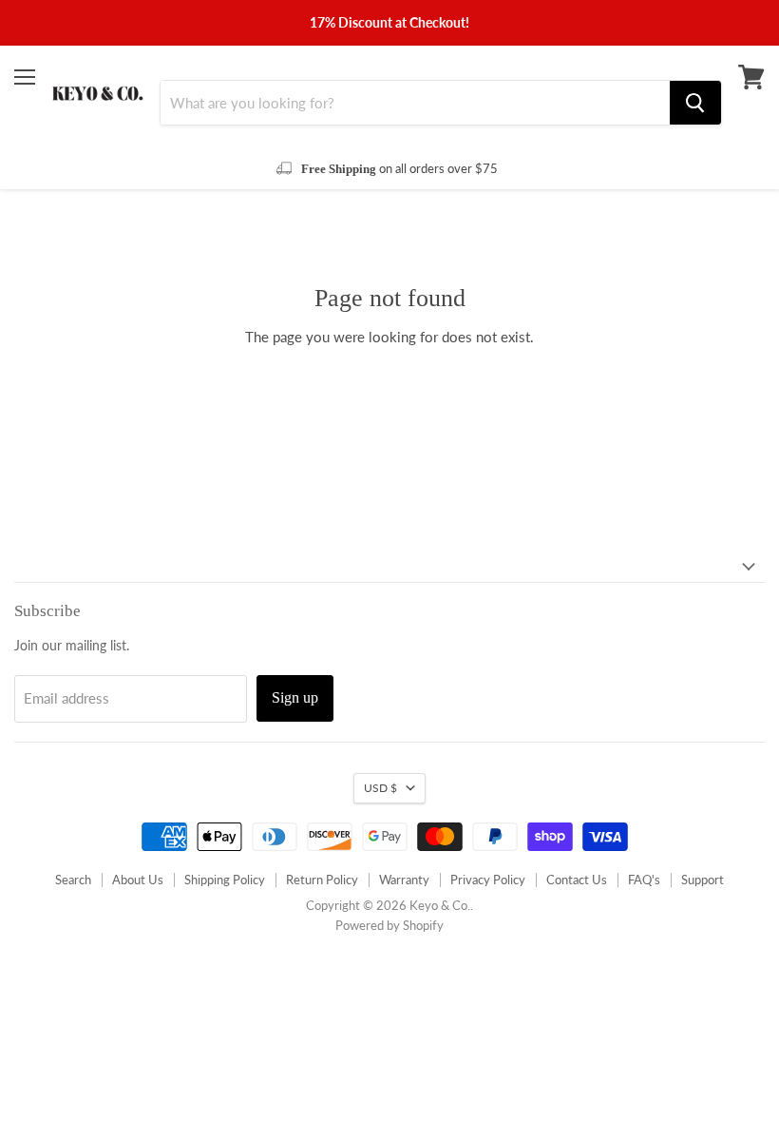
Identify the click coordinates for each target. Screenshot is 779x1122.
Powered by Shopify (389, 925)
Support (702, 879)
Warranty (404, 879)
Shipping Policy (224, 879)
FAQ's (644, 879)
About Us (137, 879)
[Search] (695, 103)
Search (73, 879)
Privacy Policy (487, 879)
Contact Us (576, 879)
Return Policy (322, 879)
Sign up (295, 697)
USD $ (380, 788)
